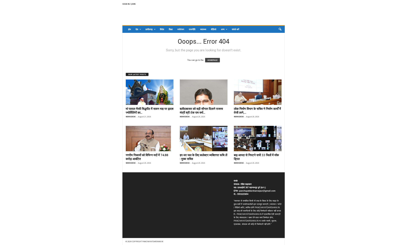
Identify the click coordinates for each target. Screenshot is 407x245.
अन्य (222, 29)
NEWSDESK (130, 116)
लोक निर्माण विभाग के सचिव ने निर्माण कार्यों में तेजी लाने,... (257, 111)
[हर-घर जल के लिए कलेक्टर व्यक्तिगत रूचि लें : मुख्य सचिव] (204, 138)
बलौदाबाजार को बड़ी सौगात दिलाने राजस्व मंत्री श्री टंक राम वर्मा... (201, 111)
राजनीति (192, 29)
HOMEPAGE (212, 60)
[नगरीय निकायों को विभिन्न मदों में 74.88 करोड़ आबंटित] (149, 138)
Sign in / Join (128, 4)
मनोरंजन (180, 29)
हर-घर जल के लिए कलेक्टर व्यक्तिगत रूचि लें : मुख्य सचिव (203, 157)
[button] (279, 29)
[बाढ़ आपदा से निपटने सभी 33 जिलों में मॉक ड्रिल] (258, 138)
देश (137, 29)
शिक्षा (171, 29)
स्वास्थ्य (203, 29)
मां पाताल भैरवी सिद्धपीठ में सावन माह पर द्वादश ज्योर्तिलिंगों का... (149, 111)
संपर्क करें (235, 29)
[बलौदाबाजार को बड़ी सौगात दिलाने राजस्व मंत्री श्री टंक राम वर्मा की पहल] (204, 92)
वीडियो (213, 29)
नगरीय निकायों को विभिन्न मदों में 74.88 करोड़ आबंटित (147, 157)
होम (129, 29)
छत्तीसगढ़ (149, 29)
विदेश (162, 29)
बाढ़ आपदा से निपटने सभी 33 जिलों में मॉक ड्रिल (256, 157)
